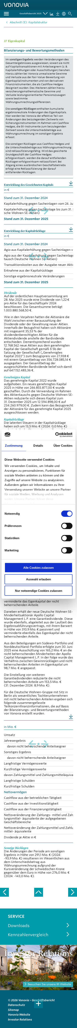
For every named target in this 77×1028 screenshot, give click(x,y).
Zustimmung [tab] (14, 445)
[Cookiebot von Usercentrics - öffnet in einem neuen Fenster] (55, 434)
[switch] (66, 526)
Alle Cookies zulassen (38, 567)
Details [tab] (38, 445)
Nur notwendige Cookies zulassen (38, 590)
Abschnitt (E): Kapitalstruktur (28, 22)
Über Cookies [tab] (63, 445)
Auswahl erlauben (38, 579)
